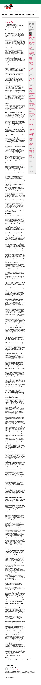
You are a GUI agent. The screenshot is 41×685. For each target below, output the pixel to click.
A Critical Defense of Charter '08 (31, 58)
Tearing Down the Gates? (31, 130)
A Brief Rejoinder (31, 168)
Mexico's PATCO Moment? (30, 47)
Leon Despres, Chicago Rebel (31, 150)
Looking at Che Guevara (31, 139)
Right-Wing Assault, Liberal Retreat (32, 42)
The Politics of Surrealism (31, 134)
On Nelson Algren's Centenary (31, 69)
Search (35, 11)
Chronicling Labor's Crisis (31, 125)
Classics (15, 11)
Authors (22, 11)
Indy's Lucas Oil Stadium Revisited (32, 155)
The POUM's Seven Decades (32, 113)
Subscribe (27, 11)
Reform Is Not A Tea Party (32, 38)
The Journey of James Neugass (32, 103)
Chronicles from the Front (32, 98)
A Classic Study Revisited (32, 93)
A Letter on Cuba (31, 163)
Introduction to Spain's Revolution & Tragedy (31, 80)
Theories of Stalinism (31, 144)
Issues (18, 11)
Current (10, 11)
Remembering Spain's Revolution (31, 88)
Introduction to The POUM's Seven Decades (32, 108)
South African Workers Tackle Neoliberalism (31, 52)
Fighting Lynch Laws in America (31, 120)
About (4, 11)
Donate (31, 11)
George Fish (9, 22)
